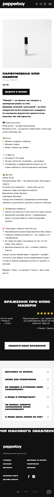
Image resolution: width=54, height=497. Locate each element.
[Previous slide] (2, 323)
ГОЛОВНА (7, 460)
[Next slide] (51, 323)
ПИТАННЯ (31, 468)
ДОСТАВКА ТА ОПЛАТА (36, 460)
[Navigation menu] (50, 4)
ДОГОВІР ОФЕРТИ (10, 479)
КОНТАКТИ (7, 468)
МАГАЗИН (7, 464)
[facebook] (29, 478)
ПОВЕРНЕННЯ (33, 464)
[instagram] (33, 478)
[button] (37, 4)
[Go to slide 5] (29, 337)
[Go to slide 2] (24, 337)
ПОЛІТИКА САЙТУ (10, 476)
